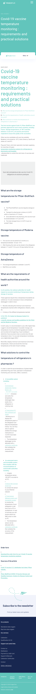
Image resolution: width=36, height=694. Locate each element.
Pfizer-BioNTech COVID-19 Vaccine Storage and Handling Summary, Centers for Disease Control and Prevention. (16, 576)
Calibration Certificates (7, 658)
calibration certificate (11, 445)
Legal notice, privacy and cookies (9, 687)
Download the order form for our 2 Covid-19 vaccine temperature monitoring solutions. (16, 555)
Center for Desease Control (18, 316)
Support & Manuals (6, 656)
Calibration (4, 637)
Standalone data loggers (8, 627)
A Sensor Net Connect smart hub (11, 485)
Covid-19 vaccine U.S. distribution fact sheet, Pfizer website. (16, 568)
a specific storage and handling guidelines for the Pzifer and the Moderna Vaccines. (17, 321)
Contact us (4, 648)
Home (2, 13)
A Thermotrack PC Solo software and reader (10, 412)
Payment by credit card (7, 653)
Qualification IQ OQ (6, 640)
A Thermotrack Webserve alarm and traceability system (11, 498)
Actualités (6, 13)
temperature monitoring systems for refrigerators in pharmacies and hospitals (16, 150)
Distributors (4, 651)
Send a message (6, 666)
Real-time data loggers (7, 629)
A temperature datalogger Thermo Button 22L (10, 388)
